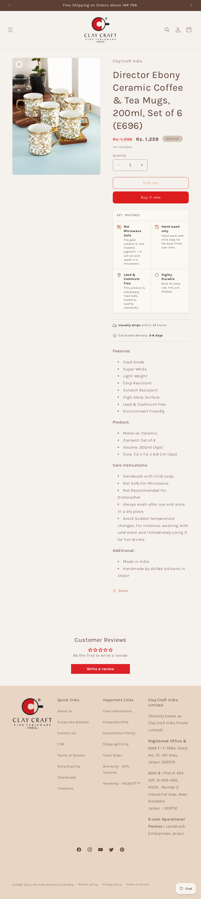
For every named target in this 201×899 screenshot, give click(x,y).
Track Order (112, 755)
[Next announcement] (191, 5)
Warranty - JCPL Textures (116, 769)
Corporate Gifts (116, 722)
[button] (10, 29)
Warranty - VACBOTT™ (121, 783)
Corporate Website (73, 722)
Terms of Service (71, 755)
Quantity (119, 155)
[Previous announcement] (9, 5)
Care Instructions (117, 711)
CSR (61, 744)
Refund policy (69, 766)
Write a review (100, 668)
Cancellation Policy (119, 733)
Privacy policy (112, 884)
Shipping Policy (116, 744)
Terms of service (137, 884)
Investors (65, 788)
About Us (65, 711)
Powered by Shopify (60, 884)
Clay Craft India (35, 884)
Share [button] (123, 591)
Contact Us (67, 733)
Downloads (67, 777)
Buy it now (151, 197)
